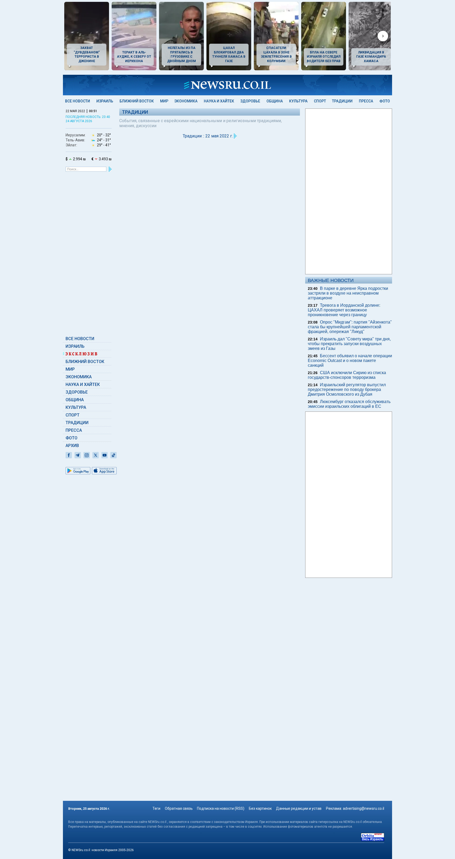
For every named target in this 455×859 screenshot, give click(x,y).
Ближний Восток (137, 101)
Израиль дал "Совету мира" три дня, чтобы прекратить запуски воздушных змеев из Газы (349, 344)
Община (274, 101)
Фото (384, 101)
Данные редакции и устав (299, 808)
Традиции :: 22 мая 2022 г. (208, 135)
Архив (72, 445)
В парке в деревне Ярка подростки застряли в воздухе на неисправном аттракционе (348, 293)
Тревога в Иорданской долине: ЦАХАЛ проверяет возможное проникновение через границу (344, 310)
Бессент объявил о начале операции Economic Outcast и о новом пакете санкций (350, 361)
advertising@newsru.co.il (363, 808)
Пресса (366, 101)
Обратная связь (179, 808)
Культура (298, 101)
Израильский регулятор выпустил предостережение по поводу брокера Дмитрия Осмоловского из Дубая (347, 389)
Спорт (320, 101)
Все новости (77, 101)
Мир (164, 101)
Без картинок (260, 808)
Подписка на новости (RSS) (220, 808)
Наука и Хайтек (219, 101)
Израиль (104, 101)
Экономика (185, 101)
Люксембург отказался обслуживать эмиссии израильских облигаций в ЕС (349, 404)
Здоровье (250, 101)
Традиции (342, 101)
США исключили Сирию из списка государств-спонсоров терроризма (347, 375)
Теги (156, 808)
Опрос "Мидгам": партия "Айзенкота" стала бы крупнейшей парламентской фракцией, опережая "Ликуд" (350, 327)
